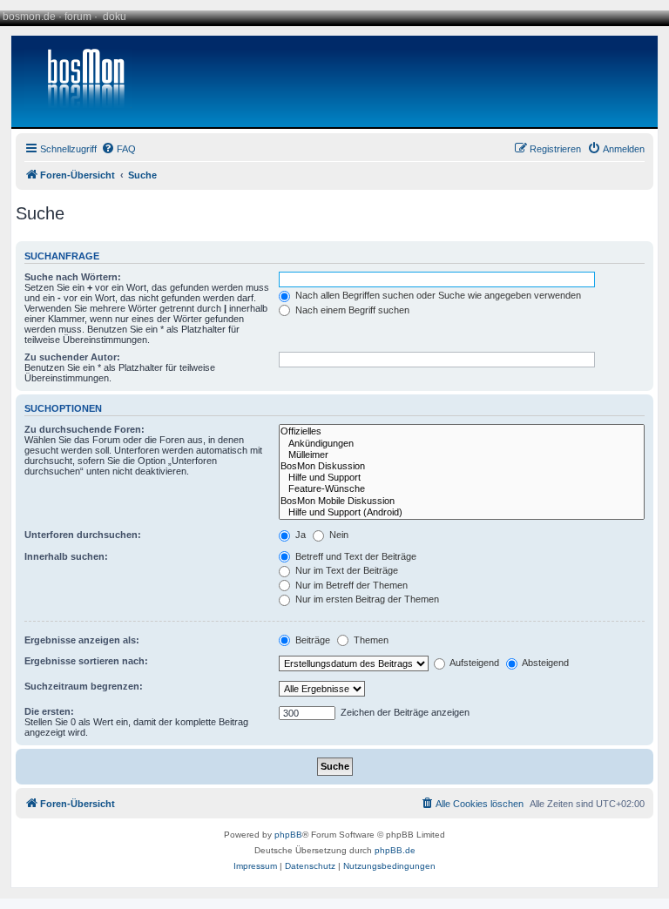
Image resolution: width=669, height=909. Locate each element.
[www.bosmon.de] (79, 81)
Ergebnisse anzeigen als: (81, 640)
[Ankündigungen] (461, 443)
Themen (370, 640)
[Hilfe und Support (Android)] (461, 512)
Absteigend (544, 662)
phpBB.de (395, 850)
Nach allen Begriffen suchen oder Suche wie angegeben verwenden (437, 295)
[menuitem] (118, 148)
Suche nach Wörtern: (72, 277)
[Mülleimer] (461, 455)
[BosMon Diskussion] (461, 466)
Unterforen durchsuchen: (82, 534)
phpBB (288, 834)
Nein (337, 534)
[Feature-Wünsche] (461, 489)
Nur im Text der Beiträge (345, 570)
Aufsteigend (473, 662)
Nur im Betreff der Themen (350, 585)
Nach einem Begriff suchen (351, 310)
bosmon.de (29, 16)
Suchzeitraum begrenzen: (83, 686)
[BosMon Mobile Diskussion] (461, 501)
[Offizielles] (461, 431)
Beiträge (311, 640)
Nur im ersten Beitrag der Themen (366, 599)
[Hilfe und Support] (461, 477)
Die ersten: (49, 711)
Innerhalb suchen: (66, 556)
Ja (299, 534)
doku (114, 16)
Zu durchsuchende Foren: (84, 429)
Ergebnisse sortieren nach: (86, 661)
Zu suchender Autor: (72, 357)
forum (77, 16)
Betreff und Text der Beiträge (354, 556)
